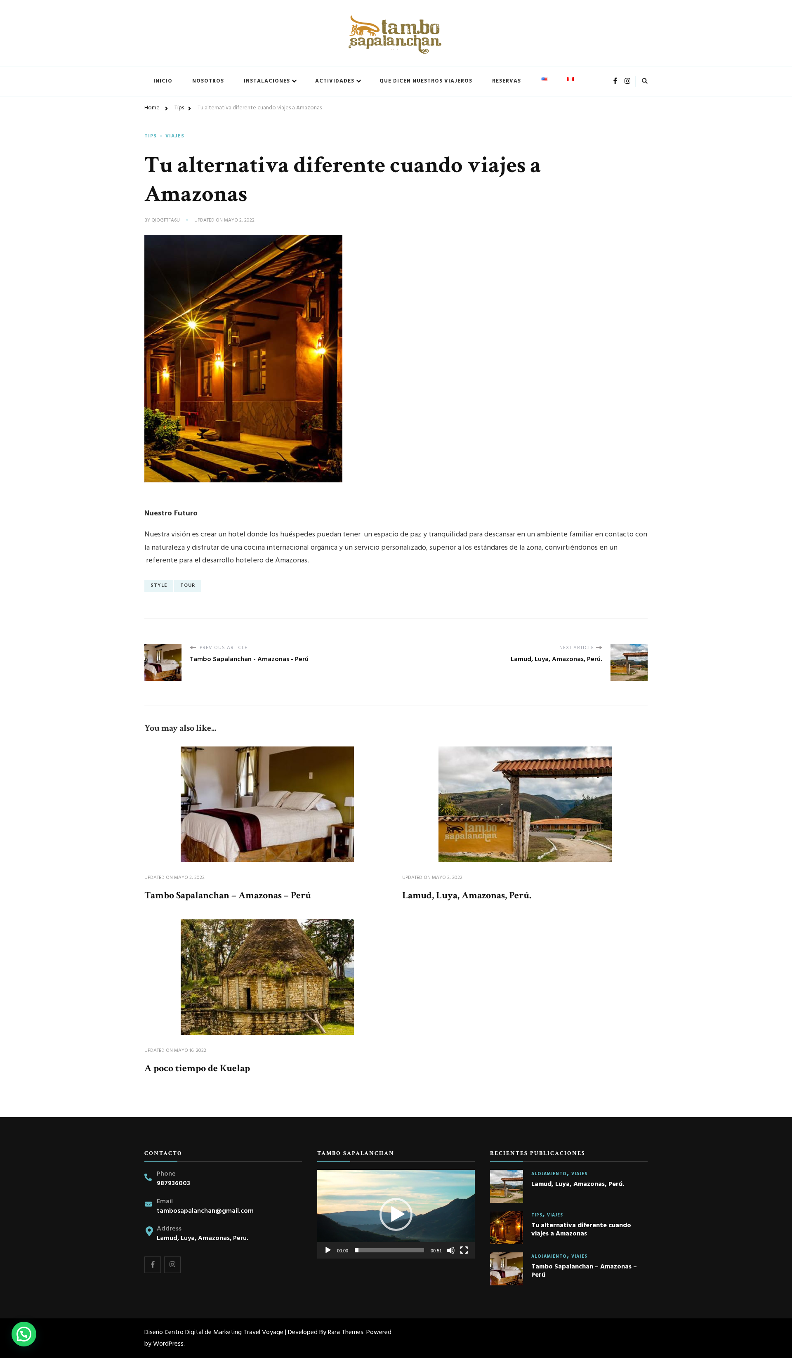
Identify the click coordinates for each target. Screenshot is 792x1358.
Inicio (162, 81)
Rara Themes (345, 1332)
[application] (396, 1214)
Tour (187, 585)
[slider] (389, 1250)
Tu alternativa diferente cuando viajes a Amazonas (581, 1230)
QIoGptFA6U (165, 220)
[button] (396, 1214)
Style (159, 585)
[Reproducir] (328, 1250)
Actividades (334, 81)
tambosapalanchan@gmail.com (205, 1211)
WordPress (168, 1344)
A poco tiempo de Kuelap (197, 1068)
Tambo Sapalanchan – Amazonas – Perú (227, 895)
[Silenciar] (451, 1250)
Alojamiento (549, 1174)
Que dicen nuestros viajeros (426, 81)
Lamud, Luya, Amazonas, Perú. (466, 895)
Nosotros (208, 81)
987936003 (173, 1184)
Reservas (506, 81)
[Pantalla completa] (464, 1250)
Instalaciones (267, 81)
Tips (150, 136)
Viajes (174, 136)
